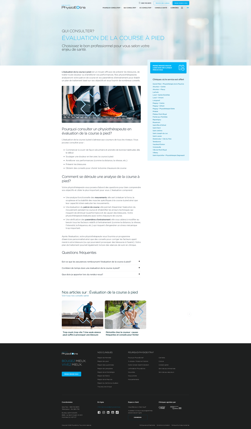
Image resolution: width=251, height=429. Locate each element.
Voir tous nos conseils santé (75, 295)
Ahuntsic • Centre (159, 87)
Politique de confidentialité (147, 425)
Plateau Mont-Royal (160, 114)
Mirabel (155, 111)
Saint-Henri (157, 128)
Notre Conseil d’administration (138, 365)
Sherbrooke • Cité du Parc (162, 139)
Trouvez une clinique (163, 3)
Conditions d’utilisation (163, 425)
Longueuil (156, 100)
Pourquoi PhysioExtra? (136, 357)
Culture (161, 361)
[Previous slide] (62, 314)
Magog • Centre (158, 103)
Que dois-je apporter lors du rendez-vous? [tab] (82, 274)
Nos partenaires (133, 379)
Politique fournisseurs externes (180, 425)
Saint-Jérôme (157, 130)
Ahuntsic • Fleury (159, 89)
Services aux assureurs (166, 372)
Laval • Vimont (158, 97)
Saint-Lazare (157, 136)
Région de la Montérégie (105, 372)
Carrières (175, 8)
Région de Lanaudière (105, 368)
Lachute (156, 92)
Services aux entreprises (167, 368)
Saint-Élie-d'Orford (159, 125)
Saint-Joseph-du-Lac (160, 133)
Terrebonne (157, 141)
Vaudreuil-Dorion (159, 144)
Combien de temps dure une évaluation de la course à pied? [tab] (91, 268)
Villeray (155, 152)
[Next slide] (189, 314)
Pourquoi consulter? (111, 8)
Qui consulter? (130, 8)
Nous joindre (132, 376)
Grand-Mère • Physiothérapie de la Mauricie (168, 84)
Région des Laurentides (105, 365)
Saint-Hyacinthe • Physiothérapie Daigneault (169, 155)
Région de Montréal (104, 357)
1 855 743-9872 (146, 3)
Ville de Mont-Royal (160, 150)
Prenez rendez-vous (180, 3)
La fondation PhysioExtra (136, 368)
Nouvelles (131, 372)
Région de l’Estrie (103, 376)
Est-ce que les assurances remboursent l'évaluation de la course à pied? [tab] (96, 261)
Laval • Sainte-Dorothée (161, 95)
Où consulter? (145, 8)
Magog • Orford (158, 106)
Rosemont (156, 122)
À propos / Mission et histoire (138, 361)
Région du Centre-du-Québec (107, 383)
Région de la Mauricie (104, 379)
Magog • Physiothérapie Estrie (164, 108)
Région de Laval (103, 361)
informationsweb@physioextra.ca (108, 407)
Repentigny (157, 119)
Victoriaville (157, 147)
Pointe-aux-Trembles (160, 117)
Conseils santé (161, 8)
